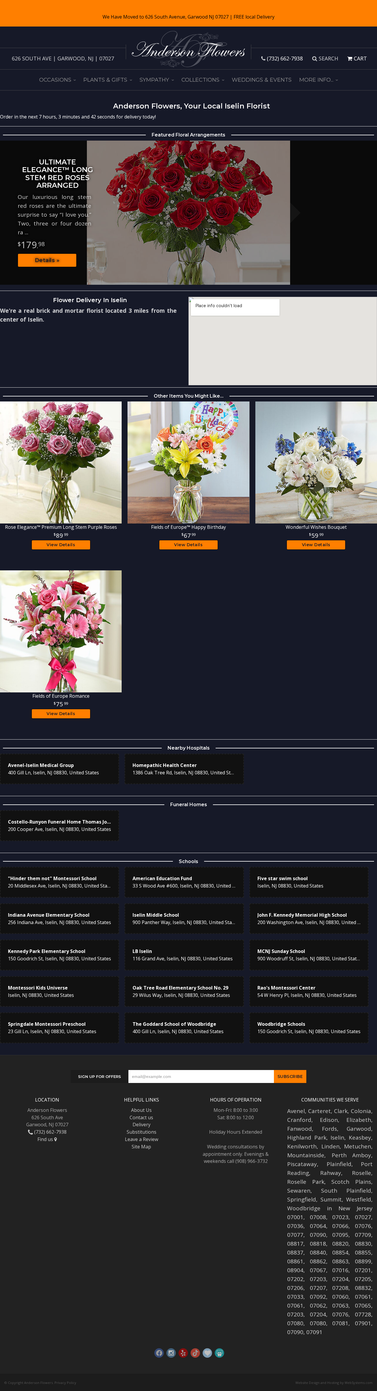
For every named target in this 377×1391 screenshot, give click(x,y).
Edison (329, 1120)
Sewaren (298, 1190)
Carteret (319, 1111)
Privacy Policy (65, 1382)
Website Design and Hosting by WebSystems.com (334, 1382)
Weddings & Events (262, 80)
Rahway (330, 1173)
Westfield (358, 1199)
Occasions (55, 80)
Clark (341, 1111)
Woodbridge (303, 1208)
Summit (331, 1199)
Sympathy (154, 80)
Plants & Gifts (105, 80)
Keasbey (360, 1137)
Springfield (301, 1199)
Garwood (359, 1128)
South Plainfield (346, 1190)
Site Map (141, 1146)
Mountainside (305, 1155)
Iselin (337, 1137)
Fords (329, 1128)
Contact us (141, 1117)
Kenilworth (302, 1146)
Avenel (296, 1111)
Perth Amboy (351, 1155)
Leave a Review (141, 1139)
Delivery (142, 1124)
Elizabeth (358, 1120)
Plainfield (339, 1164)
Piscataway (302, 1164)
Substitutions (141, 1132)
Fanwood (299, 1128)
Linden (330, 1146)
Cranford (299, 1120)
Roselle (361, 1173)
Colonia (361, 1111)
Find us (45, 1139)
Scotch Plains (351, 1182)
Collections (200, 80)
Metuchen (357, 1146)
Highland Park (306, 1137)
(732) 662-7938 (285, 58)
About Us (141, 1110)
